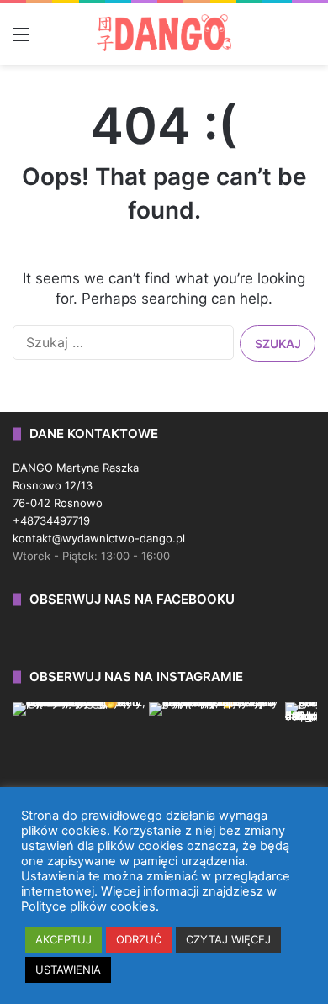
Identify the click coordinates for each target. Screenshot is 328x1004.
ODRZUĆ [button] (138, 939)
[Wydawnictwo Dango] (164, 32)
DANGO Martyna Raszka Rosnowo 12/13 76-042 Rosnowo (76, 485)
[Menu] (21, 40)
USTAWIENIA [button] (68, 969)
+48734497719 (51, 520)
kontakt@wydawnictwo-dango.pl (99, 538)
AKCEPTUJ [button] (63, 939)
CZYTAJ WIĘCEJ (228, 939)
